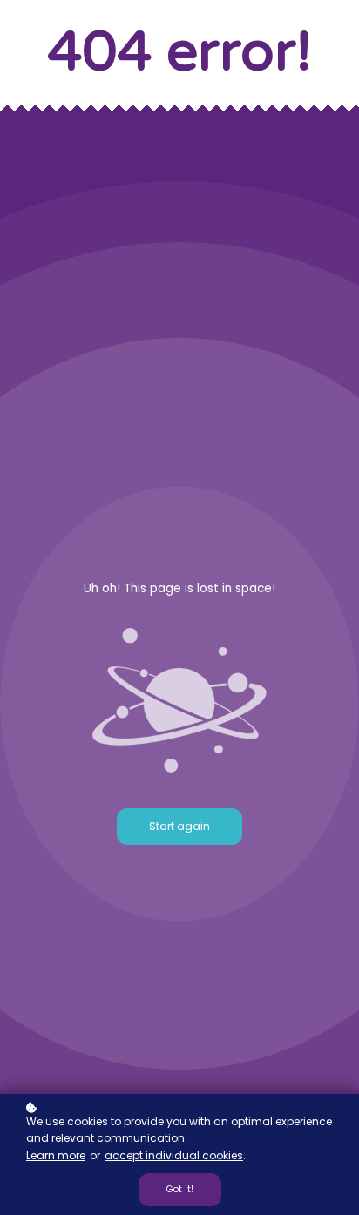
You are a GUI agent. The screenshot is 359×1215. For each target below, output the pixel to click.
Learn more (55, 1155)
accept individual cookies (174, 1155)
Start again (179, 826)
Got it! (179, 1189)
